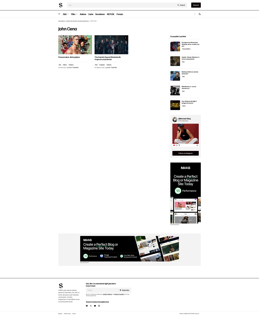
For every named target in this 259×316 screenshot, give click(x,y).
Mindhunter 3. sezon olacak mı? (189, 87)
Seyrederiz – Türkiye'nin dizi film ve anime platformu (73, 21)
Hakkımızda (67, 313)
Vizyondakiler (186, 49)
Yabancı (71, 65)
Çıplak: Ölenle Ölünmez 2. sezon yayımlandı (191, 58)
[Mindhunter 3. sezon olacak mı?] (175, 90)
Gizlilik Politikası (107, 294)
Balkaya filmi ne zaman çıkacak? (190, 73)
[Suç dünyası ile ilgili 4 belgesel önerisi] (175, 105)
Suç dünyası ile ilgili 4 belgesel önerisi (189, 102)
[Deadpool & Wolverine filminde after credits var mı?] (175, 46)
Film (96, 65)
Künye (74, 313)
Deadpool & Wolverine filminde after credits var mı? (190, 44)
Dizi (60, 65)
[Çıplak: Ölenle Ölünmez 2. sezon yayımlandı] (175, 61)
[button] (59, 14)
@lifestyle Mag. (184, 118)
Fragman (102, 65)
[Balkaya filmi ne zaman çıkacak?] (175, 76)
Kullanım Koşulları (119, 294)
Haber (65, 65)
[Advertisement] (185, 193)
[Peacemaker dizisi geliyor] (75, 44)
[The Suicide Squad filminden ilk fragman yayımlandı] (111, 44)
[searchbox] (121, 5)
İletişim (60, 313)
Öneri (184, 106)
